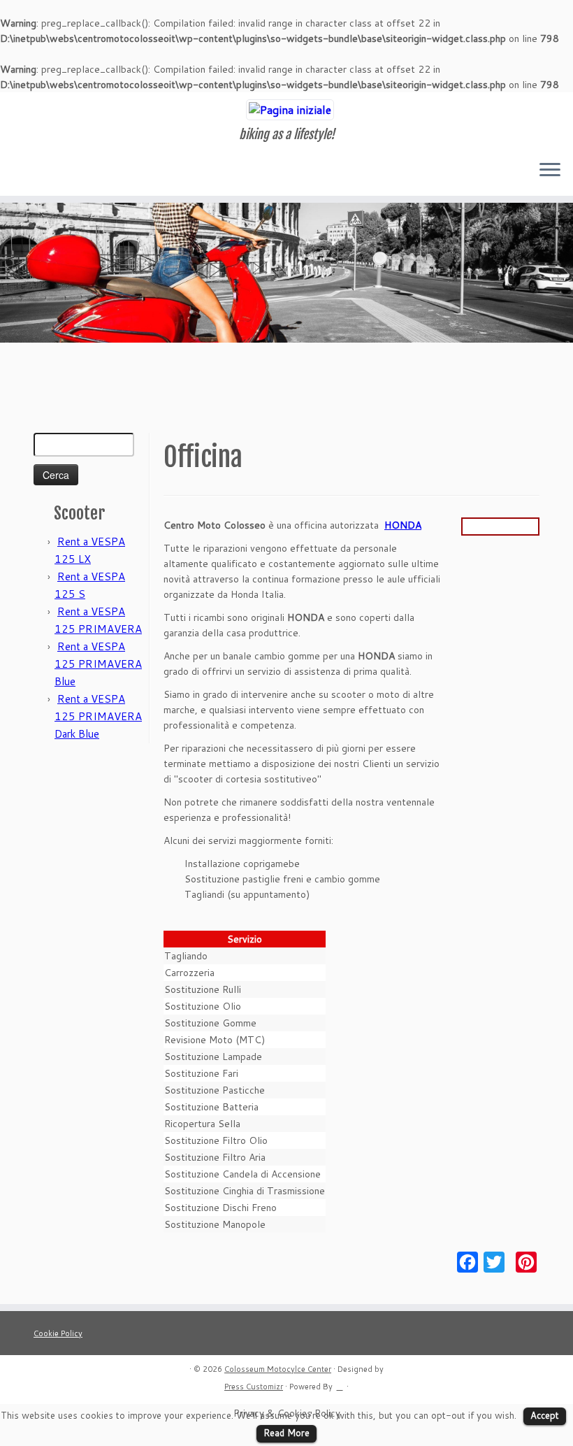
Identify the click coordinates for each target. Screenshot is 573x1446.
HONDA (402, 525)
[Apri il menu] (549, 170)
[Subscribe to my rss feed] (25, 171)
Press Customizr (253, 1386)
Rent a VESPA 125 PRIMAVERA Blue (98, 664)
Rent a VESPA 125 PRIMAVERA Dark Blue (98, 716)
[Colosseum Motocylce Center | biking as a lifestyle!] (286, 109)
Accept (544, 1415)
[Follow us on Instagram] (82, 171)
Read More (286, 1432)
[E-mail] (44, 171)
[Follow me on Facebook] (63, 171)
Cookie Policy (58, 1333)
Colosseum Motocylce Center (277, 1369)
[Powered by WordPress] (339, 1384)
